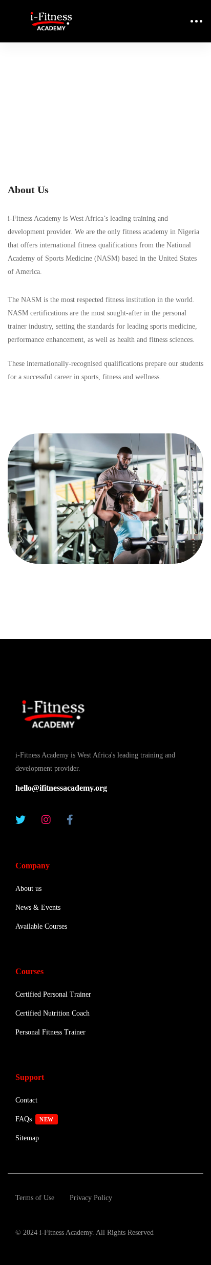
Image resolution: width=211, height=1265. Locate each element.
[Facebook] (70, 819)
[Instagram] (46, 819)
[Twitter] (20, 819)
